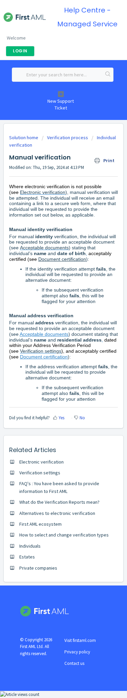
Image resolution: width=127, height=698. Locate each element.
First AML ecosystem (40, 524)
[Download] (51, 351)
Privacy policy (77, 652)
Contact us (74, 663)
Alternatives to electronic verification (57, 513)
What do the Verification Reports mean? (59, 502)
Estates (27, 557)
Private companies (38, 568)
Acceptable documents (44, 247)
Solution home (24, 137)
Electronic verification (42, 192)
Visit (80, 640)
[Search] (108, 74)
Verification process (67, 137)
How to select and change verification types (64, 535)
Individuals (30, 546)
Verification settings (40, 351)
